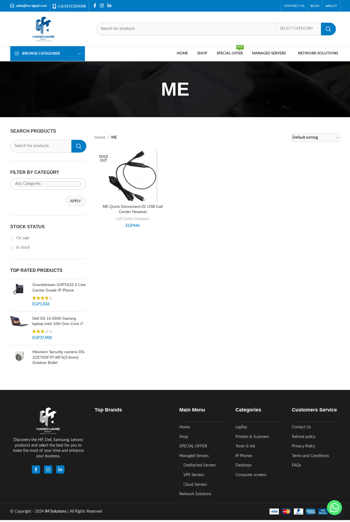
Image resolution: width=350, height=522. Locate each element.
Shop (183, 437)
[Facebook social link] (95, 5)
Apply (75, 201)
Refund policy (303, 437)
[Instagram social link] (102, 5)
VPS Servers (193, 475)
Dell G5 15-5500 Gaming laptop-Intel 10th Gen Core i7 (57, 321)
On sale (22, 238)
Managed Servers (194, 456)
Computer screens (250, 475)
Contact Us (301, 427)
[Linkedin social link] (109, 5)
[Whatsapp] (334, 507)
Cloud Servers (195, 485)
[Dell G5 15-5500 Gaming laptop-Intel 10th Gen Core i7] (19, 328)
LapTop (241, 427)
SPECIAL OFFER (193, 446)
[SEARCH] (328, 29)
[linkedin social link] (60, 469)
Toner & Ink (245, 446)
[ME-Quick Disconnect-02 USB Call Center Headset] (133, 184)
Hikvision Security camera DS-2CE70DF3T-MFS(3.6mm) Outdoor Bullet (58, 357)
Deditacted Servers (199, 465)
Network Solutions (195, 494)
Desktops (243, 465)
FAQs (296, 465)
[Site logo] (43, 29)
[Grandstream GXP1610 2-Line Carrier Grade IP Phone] (19, 294)
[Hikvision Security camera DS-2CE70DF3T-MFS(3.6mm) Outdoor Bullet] (19, 358)
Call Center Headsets (132, 219)
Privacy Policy (303, 446)
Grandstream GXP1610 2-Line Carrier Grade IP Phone (59, 287)
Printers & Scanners (252, 437)
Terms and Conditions (310, 456)
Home (100, 138)
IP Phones (243, 456)
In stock (23, 248)
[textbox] (48, 184)
